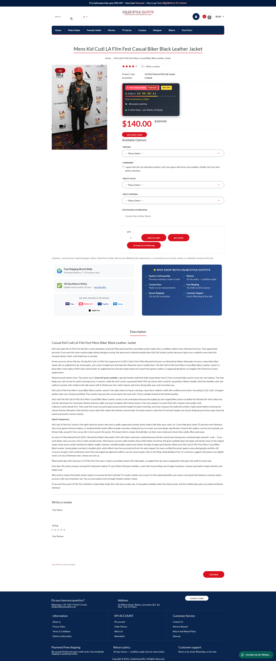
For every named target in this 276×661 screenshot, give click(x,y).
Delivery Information (62, 636)
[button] (214, 16)
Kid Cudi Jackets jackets (162, 352)
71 (142, 66)
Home (108, 58)
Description (138, 331)
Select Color (129, 178)
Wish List (118, 631)
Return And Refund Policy (184, 631)
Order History (120, 626)
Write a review (153, 66)
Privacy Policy (59, 626)
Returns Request (180, 626)
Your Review (58, 536)
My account (119, 622)
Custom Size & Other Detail (134, 210)
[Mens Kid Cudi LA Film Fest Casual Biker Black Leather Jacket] (79, 107)
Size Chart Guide (134, 135)
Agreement (128, 163)
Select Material (130, 194)
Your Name (57, 510)
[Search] (71, 18)
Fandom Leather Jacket (126, 478)
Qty (129, 232)
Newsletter (119, 636)
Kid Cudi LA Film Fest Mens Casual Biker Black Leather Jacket (142, 58)
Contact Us (178, 622)
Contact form (197, 598)
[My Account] (196, 16)
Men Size (127, 147)
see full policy (100, 287)
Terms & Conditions (61, 631)
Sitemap (176, 636)
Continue (213, 575)
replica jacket (196, 406)
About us (57, 622)
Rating (55, 525)
